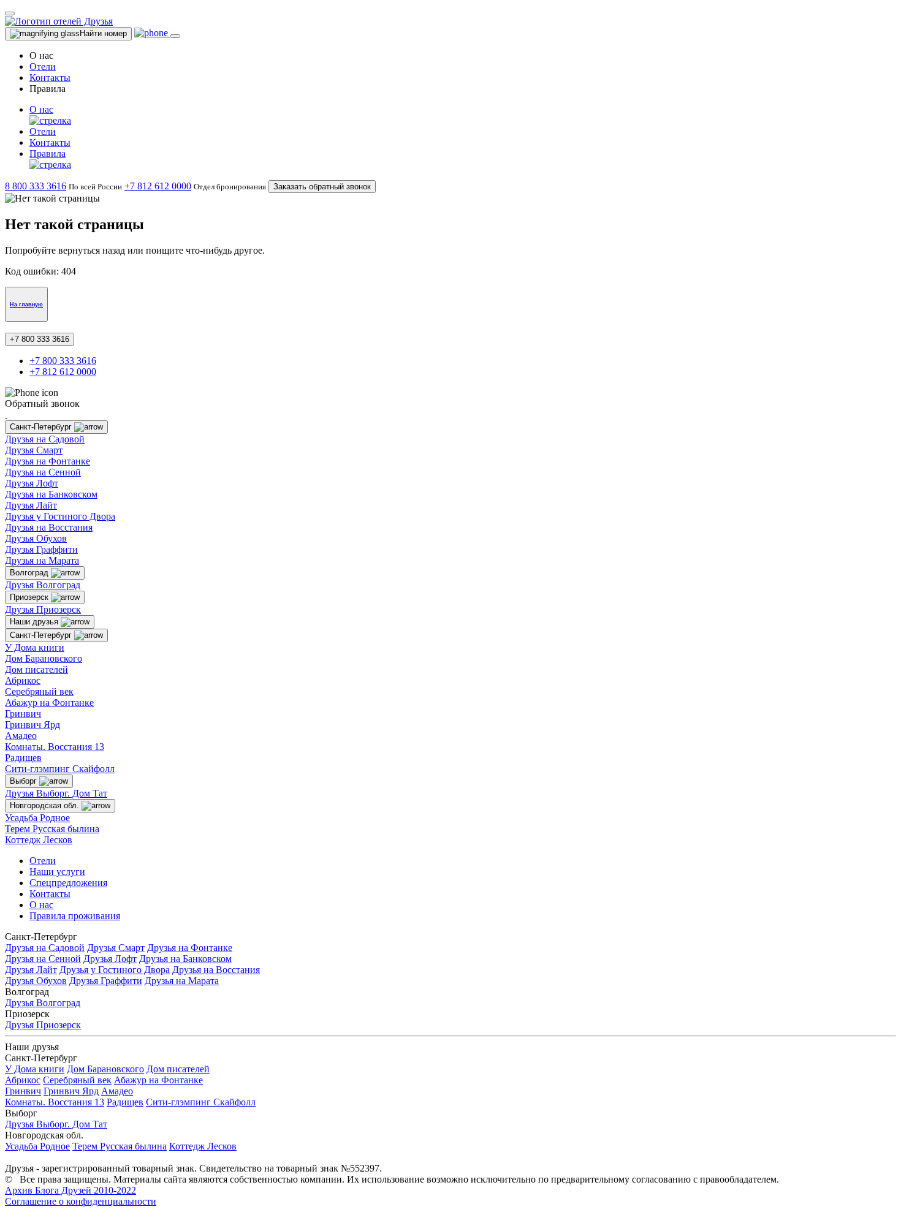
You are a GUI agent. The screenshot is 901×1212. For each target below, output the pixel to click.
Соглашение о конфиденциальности (80, 1201)
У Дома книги (34, 647)
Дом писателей (36, 669)
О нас (41, 905)
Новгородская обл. (46, 805)
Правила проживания (74, 916)
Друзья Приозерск (43, 609)
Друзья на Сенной (43, 472)
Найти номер (103, 33)
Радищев (23, 757)
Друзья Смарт (34, 450)
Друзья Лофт (31, 483)
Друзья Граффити (41, 549)
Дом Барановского (43, 658)
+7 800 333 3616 (39, 339)
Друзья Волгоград (42, 585)
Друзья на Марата (42, 560)
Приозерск (30, 597)
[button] (462, 115)
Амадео (21, 735)
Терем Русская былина (52, 829)
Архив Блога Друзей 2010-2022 (70, 1190)
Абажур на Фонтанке (49, 702)
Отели (42, 66)
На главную (26, 304)
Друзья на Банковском (51, 494)
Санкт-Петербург (42, 426)
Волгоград (30, 572)
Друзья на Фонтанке (47, 461)
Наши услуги (57, 871)
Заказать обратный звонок (322, 186)
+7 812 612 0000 (157, 186)
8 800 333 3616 (35, 186)
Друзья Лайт (31, 505)
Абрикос (22, 680)
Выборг (24, 781)
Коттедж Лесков (38, 840)
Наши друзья (35, 621)
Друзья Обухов (36, 538)
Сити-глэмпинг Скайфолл (60, 768)
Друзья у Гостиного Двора (60, 516)
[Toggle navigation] (175, 36)
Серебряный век (39, 691)
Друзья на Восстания (49, 527)
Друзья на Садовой (45, 439)
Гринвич (23, 713)
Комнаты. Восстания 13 (54, 746)
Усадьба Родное (37, 817)
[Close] (10, 13)
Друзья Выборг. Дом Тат (56, 793)
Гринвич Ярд (32, 724)
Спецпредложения (68, 882)
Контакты (49, 77)
